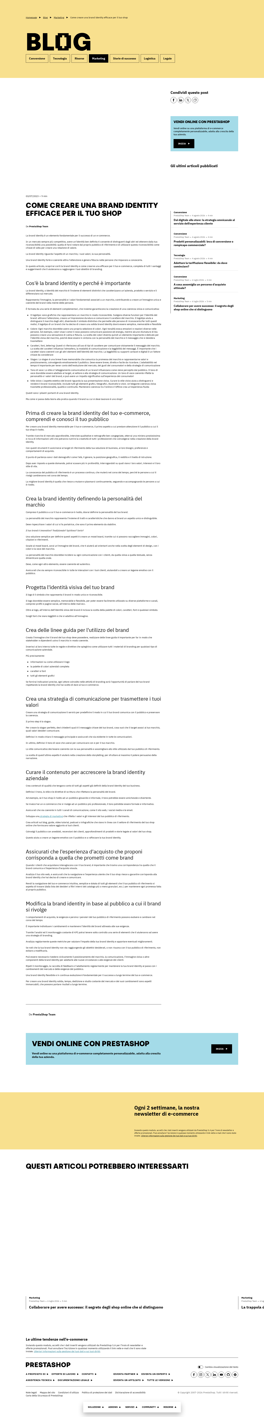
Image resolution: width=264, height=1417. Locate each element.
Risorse (168, 1407)
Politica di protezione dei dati (97, 1392)
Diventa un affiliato (127, 1380)
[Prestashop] (39, 7)
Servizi (129, 1407)
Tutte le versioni (158, 1380)
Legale (167, 58)
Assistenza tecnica (39, 1380)
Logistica (149, 58)
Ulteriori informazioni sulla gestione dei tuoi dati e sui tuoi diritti (169, 1135)
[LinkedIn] (181, 100)
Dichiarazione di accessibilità (130, 1392)
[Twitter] (188, 100)
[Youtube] (221, 1375)
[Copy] (195, 100)
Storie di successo (124, 58)
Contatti (88, 1374)
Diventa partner (124, 1374)
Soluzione (94, 1407)
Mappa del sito (47, 1392)
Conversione (37, 58)
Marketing (98, 58)
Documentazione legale (73, 1380)
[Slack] (235, 1375)
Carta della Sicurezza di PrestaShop (44, 1395)
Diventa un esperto (154, 1374)
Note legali (31, 1392)
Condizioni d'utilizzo (68, 1392)
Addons (113, 1407)
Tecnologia (60, 58)
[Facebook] (173, 100)
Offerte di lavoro (63, 1374)
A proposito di (35, 1374)
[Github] (228, 1375)
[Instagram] (201, 1375)
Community (149, 1407)
